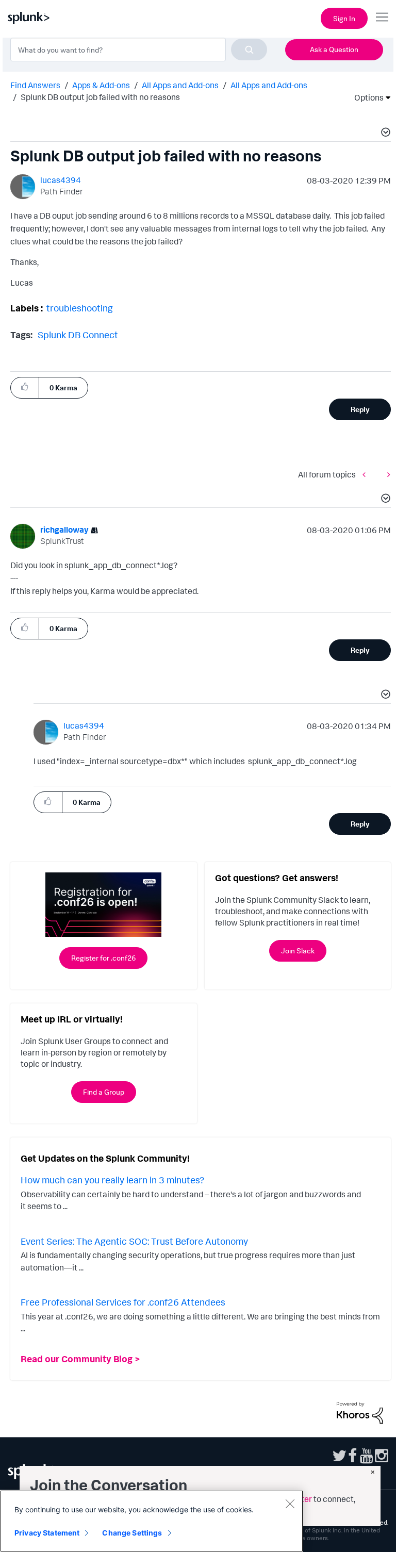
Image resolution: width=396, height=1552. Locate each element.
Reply (360, 409)
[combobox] (138, 49)
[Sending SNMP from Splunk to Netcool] (366, 474)
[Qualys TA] (386, 474)
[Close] (290, 1503)
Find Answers (35, 85)
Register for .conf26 (103, 957)
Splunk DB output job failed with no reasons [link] (100, 97)
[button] (384, 133)
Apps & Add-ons (101, 85)
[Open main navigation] (382, 17)
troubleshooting (79, 307)
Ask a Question (334, 49)
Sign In (344, 18)
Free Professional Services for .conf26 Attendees (123, 1302)
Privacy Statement (46, 1532)
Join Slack (298, 950)
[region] (151, 1521)
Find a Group (103, 1091)
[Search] (249, 49)
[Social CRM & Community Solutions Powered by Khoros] (360, 1412)
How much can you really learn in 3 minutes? (112, 1179)
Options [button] (365, 97)
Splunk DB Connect (78, 334)
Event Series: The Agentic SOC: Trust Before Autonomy (134, 1241)
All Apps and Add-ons (180, 85)
